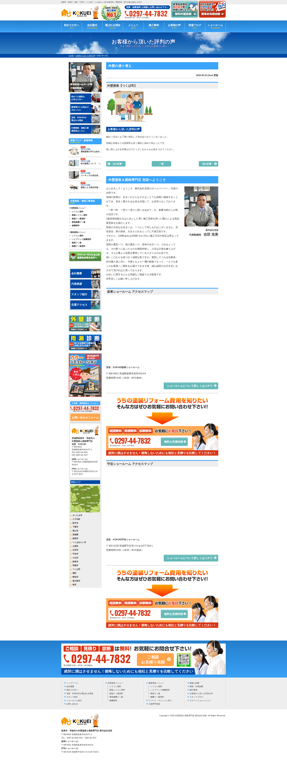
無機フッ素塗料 (78, 246)
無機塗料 (76, 225)
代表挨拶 (76, 283)
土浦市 (75, 546)
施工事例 (154, 26)
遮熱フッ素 (76, 243)
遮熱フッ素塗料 (78, 218)
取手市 (75, 523)
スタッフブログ (196, 697)
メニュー (133, 26)
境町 (74, 573)
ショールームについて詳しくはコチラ (190, 385)
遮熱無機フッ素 (78, 222)
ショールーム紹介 (74, 700)
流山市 (75, 531)
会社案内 (92, 26)
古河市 (75, 550)
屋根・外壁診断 (196, 686)
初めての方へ (71, 26)
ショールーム (215, 26)
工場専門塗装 (154, 704)
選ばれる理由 (112, 26)
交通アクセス (79, 304)
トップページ (72, 683)
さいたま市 (77, 515)
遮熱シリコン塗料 (79, 215)
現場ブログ (194, 26)
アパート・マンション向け (160, 700)
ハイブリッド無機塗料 (81, 239)
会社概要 (76, 273)
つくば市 (76, 569)
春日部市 (76, 581)
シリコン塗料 (77, 211)
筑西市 (75, 538)
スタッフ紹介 (79, 294)
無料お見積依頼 (173, 441)
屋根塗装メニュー (156, 683)
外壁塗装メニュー (115, 683)
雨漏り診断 (194, 683)
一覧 (161, 164)
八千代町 (76, 519)
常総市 (75, 565)
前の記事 (207, 164)
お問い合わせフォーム (85, 417)
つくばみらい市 (79, 542)
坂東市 (75, 561)
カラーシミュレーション (200, 700)
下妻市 (75, 527)
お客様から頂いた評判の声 (201, 693)
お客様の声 (174, 26)
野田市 (75, 577)
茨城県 (75, 534)
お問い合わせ (72, 704)
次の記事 (117, 164)
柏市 (74, 584)
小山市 (75, 558)
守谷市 (75, 554)
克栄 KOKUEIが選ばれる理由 (79, 693)
